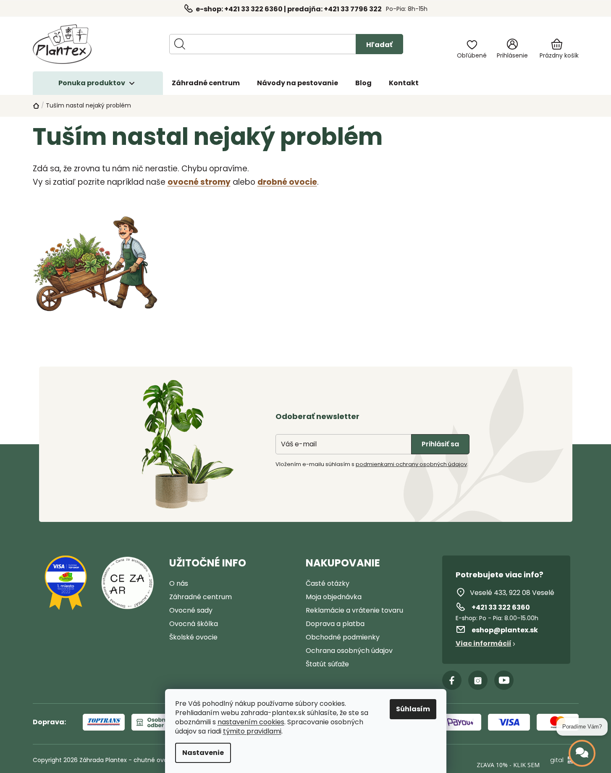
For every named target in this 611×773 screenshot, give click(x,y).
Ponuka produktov (91, 83)
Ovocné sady (190, 610)
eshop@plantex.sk (505, 630)
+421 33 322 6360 (501, 607)
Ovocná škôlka (193, 624)
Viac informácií (483, 643)
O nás (178, 583)
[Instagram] (478, 680)
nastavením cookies (251, 722)
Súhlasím (413, 709)
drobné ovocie (287, 182)
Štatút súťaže (327, 664)
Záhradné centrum (200, 597)
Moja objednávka (334, 597)
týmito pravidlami (252, 731)
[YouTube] (504, 680)
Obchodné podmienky (343, 637)
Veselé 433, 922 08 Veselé (512, 592)
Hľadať (379, 45)
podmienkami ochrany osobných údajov (411, 464)
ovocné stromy (199, 182)
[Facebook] (452, 680)
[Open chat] (582, 753)
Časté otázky (327, 583)
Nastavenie (203, 752)
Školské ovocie (193, 637)
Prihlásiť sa (440, 444)
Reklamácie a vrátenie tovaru (354, 610)
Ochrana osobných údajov (349, 650)
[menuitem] (205, 83)
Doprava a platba (335, 624)
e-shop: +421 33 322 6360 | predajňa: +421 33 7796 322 (289, 9)
